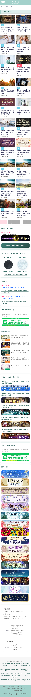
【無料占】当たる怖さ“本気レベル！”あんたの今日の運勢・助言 (23, 29)
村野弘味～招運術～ (15, 669)
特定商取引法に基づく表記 (18, 688)
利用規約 (13, 687)
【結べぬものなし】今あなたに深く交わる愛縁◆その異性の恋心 (23, 91)
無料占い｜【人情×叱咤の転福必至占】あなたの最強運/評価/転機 (7, 193)
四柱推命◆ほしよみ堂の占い (15, 680)
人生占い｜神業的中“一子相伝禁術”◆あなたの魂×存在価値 (23, 49)
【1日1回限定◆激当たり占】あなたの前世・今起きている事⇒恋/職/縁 (7, 29)
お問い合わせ (6, 687)
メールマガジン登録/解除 (15, 690)
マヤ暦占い (25, 675)
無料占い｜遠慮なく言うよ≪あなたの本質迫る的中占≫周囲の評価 (23, 173)
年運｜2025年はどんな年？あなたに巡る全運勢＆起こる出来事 (7, 173)
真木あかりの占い (5, 673)
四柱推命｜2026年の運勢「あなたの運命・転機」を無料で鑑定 (23, 152)
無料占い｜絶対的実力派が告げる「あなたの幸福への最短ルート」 (7, 49)
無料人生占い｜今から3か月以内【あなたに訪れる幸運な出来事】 (23, 213)
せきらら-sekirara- (23, 693)
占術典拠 (8, 688)
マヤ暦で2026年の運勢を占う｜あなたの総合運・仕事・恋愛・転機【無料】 (23, 70)
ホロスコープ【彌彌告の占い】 (5, 664)
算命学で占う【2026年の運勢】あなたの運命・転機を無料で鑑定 (7, 152)
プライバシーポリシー (22, 687)
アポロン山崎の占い (15, 673)
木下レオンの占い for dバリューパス (25, 680)
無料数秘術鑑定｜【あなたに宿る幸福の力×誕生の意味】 (7, 213)
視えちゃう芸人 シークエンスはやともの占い (25, 665)
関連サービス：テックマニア (11, 693)
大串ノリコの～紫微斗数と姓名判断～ (15, 676)
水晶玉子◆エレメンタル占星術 (5, 670)
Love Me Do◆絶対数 (25, 673)
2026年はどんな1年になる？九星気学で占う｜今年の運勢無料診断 (7, 112)
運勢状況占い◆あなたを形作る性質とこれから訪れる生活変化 (7, 69)
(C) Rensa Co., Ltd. (15, 695)
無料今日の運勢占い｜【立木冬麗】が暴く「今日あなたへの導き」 (23, 193)
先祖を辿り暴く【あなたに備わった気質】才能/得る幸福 (7, 91)
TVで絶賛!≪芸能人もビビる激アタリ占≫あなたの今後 (23, 112)
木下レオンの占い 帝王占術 (15, 664)
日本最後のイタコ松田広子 (25, 670)
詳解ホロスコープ (5, 679)
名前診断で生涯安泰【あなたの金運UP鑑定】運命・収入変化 (7, 132)
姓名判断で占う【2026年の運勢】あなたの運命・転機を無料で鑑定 (23, 132)
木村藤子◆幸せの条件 (5, 675)
